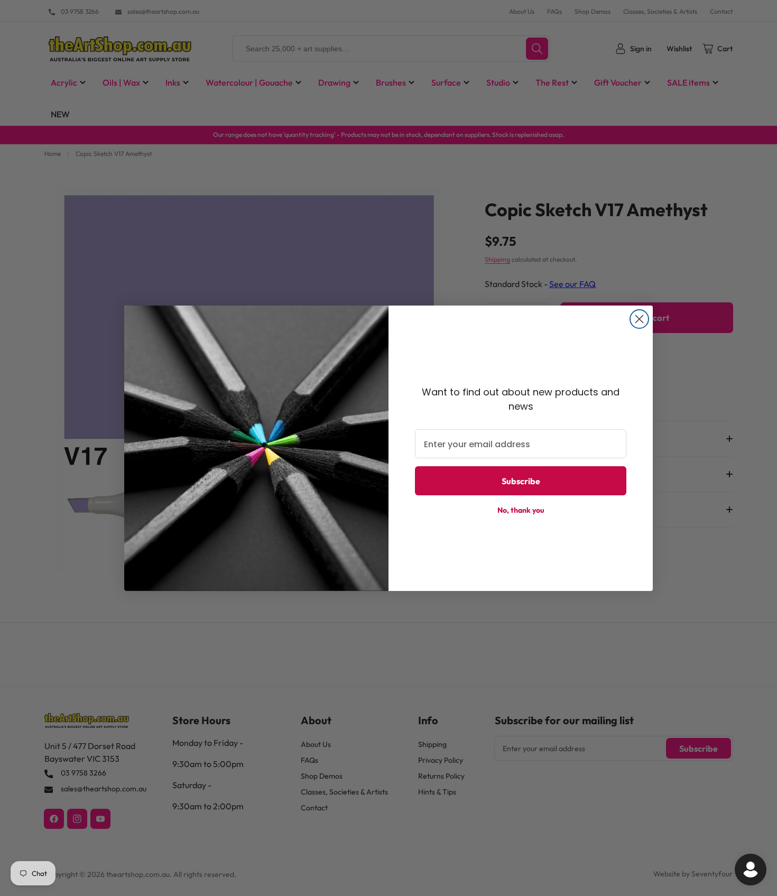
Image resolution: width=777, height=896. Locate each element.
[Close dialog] (639, 319)
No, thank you (520, 510)
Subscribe (521, 481)
